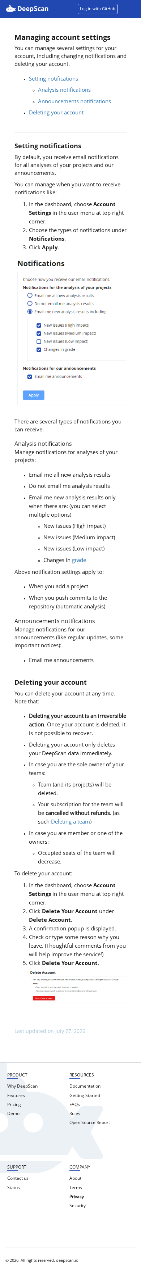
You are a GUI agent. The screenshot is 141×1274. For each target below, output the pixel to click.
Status (13, 1188)
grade (79, 560)
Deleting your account (56, 113)
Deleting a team (70, 822)
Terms (75, 1188)
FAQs (74, 1105)
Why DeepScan (22, 1086)
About (75, 1178)
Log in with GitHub (97, 9)
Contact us (18, 1178)
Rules (74, 1114)
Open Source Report (89, 1123)
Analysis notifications (64, 90)
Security (77, 1206)
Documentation (85, 1086)
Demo (13, 1114)
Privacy (76, 1197)
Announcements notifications (74, 102)
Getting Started (84, 1096)
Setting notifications (53, 79)
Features (16, 1096)
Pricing (14, 1105)
